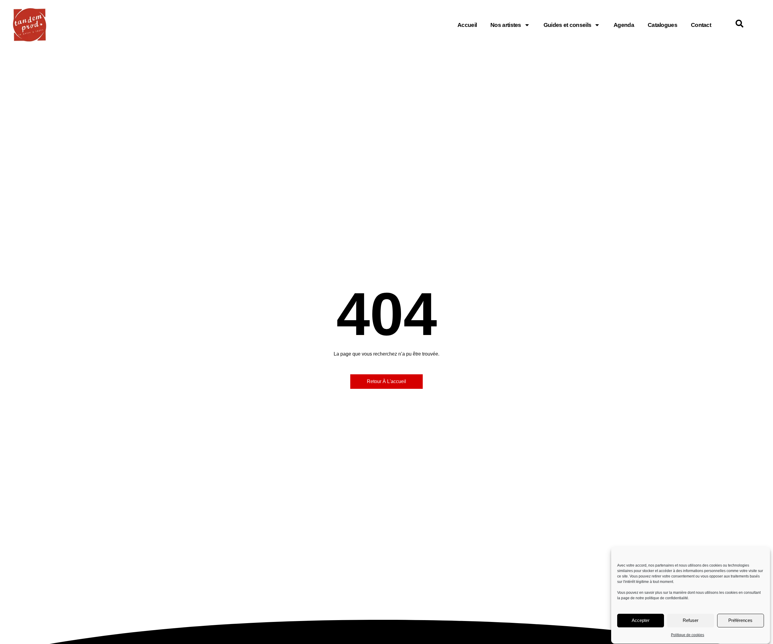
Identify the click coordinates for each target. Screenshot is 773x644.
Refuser (690, 620)
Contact (701, 25)
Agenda (624, 25)
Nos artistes (505, 25)
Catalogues (662, 25)
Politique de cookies (687, 635)
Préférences (740, 620)
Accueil (467, 25)
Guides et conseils (567, 25)
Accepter (641, 620)
